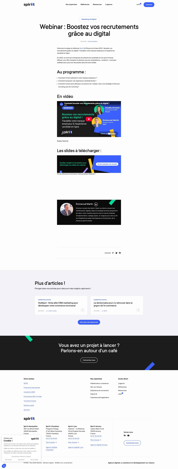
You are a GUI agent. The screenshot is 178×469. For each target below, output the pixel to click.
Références (85, 5)
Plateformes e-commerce (99, 384)
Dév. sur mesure (96, 387)
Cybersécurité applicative (99, 398)
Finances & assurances (32, 388)
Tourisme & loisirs (30, 401)
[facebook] (113, 253)
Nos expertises (71, 5)
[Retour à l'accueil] (29, 4)
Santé (26, 383)
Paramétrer (21, 459)
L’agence (121, 384)
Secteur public (29, 405)
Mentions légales (48, 463)
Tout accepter (34, 459)
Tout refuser (8, 459)
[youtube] (128, 435)
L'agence (108, 5)
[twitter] (116, 253)
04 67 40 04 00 (51, 439)
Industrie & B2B (29, 392)
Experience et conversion (99, 391)
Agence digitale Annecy (99, 445)
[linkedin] (120, 253)
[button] (4, 466)
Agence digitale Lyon (75, 447)
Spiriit (82, 48)
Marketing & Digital (44, 300)
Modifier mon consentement (63, 463)
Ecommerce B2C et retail (33, 397)
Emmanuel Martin (93, 41)
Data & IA (93, 394)
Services (27, 410)
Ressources (97, 5)
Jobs (138, 5)
